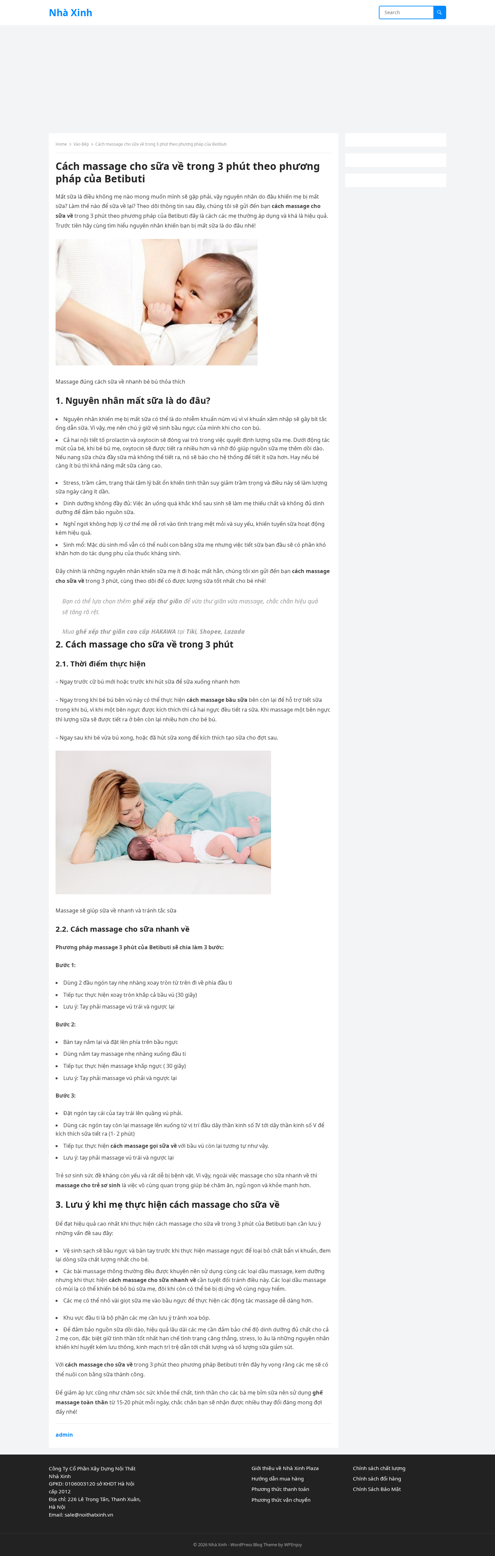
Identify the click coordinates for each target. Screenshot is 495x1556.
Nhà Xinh (70, 12)
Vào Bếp (81, 144)
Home (61, 144)
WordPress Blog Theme (253, 1545)
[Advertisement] (247, 76)
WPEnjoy (293, 1545)
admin (64, 1434)
